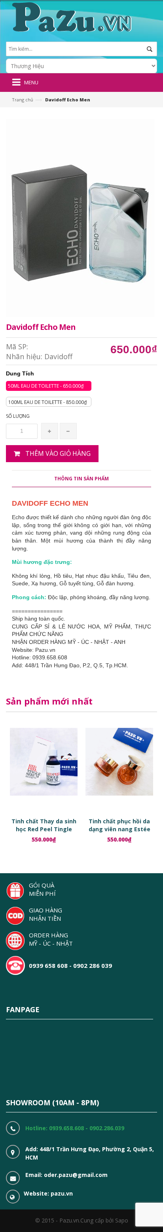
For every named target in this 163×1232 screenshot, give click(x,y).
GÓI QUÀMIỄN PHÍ (42, 889)
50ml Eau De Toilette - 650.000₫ (45, 386)
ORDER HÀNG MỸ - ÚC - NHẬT (51, 939)
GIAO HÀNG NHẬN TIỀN (45, 914)
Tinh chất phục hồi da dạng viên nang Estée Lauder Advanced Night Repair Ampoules (119, 833)
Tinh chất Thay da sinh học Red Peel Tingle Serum (43, 829)
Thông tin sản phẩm (81, 478)
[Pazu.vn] (70, 16)
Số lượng (18, 416)
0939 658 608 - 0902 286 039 (70, 965)
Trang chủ (22, 100)
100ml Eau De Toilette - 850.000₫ (47, 402)
